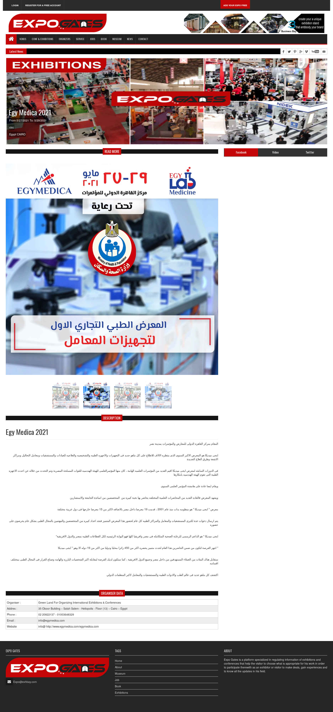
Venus (22, 39)
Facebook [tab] (241, 152)
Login (15, 5)
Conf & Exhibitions (42, 39)
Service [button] (80, 39)
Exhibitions (121, 692)
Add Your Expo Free (235, 5)
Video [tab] (275, 152)
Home (118, 661)
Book (118, 686)
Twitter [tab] (310, 152)
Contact (143, 39)
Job (117, 680)
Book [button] (104, 39)
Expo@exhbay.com (25, 682)
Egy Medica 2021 (30, 112)
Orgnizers (64, 39)
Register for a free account (43, 5)
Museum (116, 39)
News (130, 39)
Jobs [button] (92, 39)
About (118, 667)
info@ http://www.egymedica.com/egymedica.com (68, 626)
